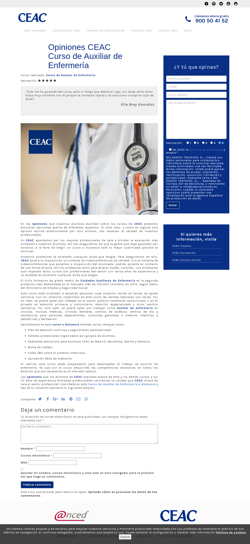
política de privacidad (206, 149)
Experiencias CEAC (67, 30)
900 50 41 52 (211, 20)
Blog (188, 30)
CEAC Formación (184, 252)
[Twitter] (40, 400)
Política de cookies (231, 532)
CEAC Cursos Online (186, 260)
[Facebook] (48, 400)
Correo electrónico (36, 455)
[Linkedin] (63, 400)
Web (24, 462)
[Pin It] (71, 400)
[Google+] (55, 400)
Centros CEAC (141, 30)
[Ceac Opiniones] (38, 17)
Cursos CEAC (168, 30)
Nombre (28, 448)
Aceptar (125, 537)
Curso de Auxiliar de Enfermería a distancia (122, 384)
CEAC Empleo (181, 245)
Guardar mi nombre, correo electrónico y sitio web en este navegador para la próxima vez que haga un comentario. (87, 474)
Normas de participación (106, 30)
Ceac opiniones (34, 30)
